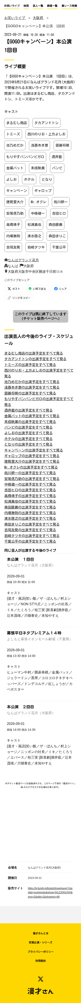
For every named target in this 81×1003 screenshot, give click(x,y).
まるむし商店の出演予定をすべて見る (33, 353)
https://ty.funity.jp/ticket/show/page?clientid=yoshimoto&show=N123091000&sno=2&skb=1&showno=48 (50, 892)
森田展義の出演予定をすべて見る (30, 507)
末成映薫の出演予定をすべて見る (30, 421)
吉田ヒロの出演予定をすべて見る (30, 490)
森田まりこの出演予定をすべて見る (32, 524)
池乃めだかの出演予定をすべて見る (32, 381)
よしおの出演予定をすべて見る (28, 433)
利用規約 (40, 960)
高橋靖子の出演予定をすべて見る (30, 496)
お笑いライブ (12, 5)
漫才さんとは (40, 933)
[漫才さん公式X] (40, 979)
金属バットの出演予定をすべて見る (32, 416)
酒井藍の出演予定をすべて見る (28, 410)
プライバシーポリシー (41, 951)
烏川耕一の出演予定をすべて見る (30, 473)
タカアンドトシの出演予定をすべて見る (35, 359)
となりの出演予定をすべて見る (28, 444)
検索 (26, 5)
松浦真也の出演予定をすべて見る (30, 501)
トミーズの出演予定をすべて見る (30, 364)
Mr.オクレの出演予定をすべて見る (31, 467)
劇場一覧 (52, 5)
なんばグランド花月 (23, 259)
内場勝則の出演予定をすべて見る (30, 513)
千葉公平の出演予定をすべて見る (30, 541)
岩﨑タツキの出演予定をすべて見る (32, 535)
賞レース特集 (69, 5)
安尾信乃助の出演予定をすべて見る (32, 478)
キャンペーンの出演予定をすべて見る (33, 450)
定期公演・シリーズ (40, 942)
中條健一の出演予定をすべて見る (30, 484)
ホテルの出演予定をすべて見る (28, 438)
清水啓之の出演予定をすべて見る (30, 518)
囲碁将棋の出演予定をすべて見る (30, 393)
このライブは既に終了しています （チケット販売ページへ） (41, 316)
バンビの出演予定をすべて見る (28, 427)
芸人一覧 (38, 5)
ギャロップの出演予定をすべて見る (32, 456)
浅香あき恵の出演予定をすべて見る (32, 387)
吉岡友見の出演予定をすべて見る (30, 530)
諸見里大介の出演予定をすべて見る (32, 461)
